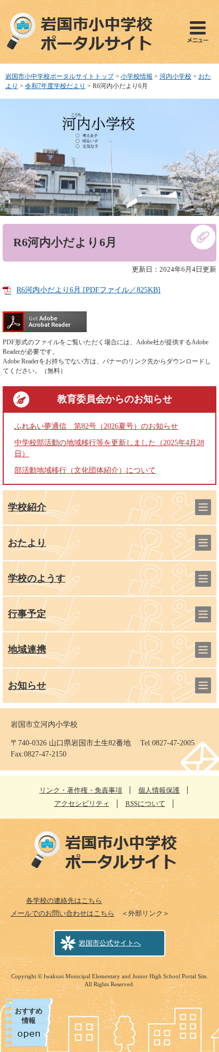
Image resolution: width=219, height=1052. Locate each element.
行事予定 (27, 613)
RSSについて (145, 803)
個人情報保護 (159, 790)
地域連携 (27, 649)
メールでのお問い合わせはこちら (62, 913)
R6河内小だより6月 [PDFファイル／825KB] (88, 290)
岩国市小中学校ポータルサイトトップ (59, 76)
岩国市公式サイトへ (110, 943)
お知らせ (27, 685)
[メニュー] (198, 32)
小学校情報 (137, 76)
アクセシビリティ (82, 803)
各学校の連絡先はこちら (64, 901)
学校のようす (36, 578)
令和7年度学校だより (55, 86)
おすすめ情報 (29, 1015)
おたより (27, 542)
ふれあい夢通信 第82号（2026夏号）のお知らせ (96, 426)
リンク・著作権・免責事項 (80, 790)
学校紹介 (27, 507)
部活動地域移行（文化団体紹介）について (85, 470)
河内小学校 (175, 76)
